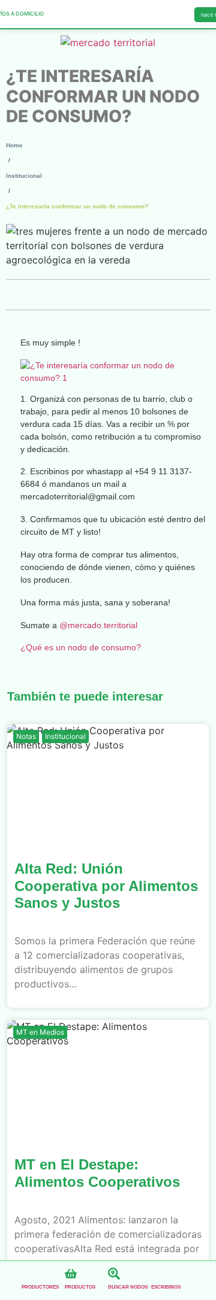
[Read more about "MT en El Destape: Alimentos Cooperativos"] (108, 1080)
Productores (40, 1287)
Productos (80, 1287)
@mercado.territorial (98, 625)
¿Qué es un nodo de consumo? (80, 647)
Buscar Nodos (128, 1287)
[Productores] (28, 1274)
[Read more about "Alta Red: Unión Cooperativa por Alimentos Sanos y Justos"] (108, 784)
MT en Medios (40, 1032)
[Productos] (71, 1274)
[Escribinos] (157, 1274)
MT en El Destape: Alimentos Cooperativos (97, 1173)
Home (14, 145)
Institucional (24, 175)
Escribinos (166, 1287)
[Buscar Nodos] (114, 1274)
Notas (26, 736)
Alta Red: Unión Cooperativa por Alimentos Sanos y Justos (106, 885)
